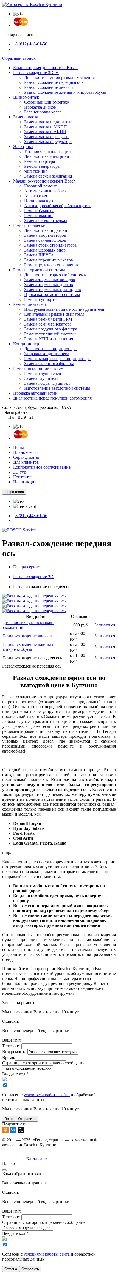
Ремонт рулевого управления (51, 265)
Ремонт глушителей (42, 373)
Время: (8, 1057)
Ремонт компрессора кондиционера (57, 358)
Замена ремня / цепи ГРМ (48, 319)
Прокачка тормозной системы (52, 294)
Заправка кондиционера (46, 353)
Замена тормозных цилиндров (52, 289)
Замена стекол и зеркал (45, 220)
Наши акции (25, 482)
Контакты (22, 477)
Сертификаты (26, 457)
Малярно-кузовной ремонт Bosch (44, 181)
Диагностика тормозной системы (55, 274)
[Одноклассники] (5, 1130)
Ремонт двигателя (30, 304)
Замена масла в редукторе (48, 141)
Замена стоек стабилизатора (50, 245)
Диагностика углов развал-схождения (59, 77)
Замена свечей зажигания (48, 176)
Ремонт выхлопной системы (39, 368)
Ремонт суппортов (41, 299)
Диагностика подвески (45, 230)
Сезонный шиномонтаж (46, 102)
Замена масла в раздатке (46, 136)
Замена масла (25, 117)
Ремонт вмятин (38, 215)
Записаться (104, 625)
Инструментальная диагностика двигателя (64, 309)
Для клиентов (26, 462)
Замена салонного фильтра (49, 363)
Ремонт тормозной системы (39, 269)
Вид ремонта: (14, 1051)
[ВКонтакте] (13, 1130)
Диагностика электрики (46, 156)
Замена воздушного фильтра (50, 329)
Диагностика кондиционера (50, 348)
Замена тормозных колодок (49, 279)
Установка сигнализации (47, 151)
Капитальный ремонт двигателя (54, 314)
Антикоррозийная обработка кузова (57, 205)
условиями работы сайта (47, 1094)
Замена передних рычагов (48, 260)
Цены (18, 447)
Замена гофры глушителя (47, 383)
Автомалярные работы (45, 191)
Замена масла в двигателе (48, 121)
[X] (21, 1130)
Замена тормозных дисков (48, 284)
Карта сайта (37, 1158)
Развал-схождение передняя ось (53, 82)
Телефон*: (11, 1046)
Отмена (10, 1269)
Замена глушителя (41, 378)
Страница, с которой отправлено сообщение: (44, 1063)
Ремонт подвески (29, 225)
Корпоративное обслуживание (42, 467)
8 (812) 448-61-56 (31, 44)
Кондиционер (26, 343)
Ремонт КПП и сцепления (48, 339)
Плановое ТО (26, 452)
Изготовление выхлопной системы (57, 388)
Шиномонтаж (26, 97)
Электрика (23, 146)
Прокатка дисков (40, 107)
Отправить (27, 1119)
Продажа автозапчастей (35, 393)
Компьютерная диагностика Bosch (45, 67)
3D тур (19, 472)
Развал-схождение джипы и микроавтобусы (65, 92)
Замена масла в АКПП (45, 131)
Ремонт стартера (39, 161)
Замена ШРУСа (38, 255)
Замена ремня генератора (47, 324)
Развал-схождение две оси (48, 87)
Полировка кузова (41, 200)
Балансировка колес (42, 112)
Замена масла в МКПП (45, 126)
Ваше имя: (12, 1040)
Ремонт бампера (39, 210)
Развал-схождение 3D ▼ (36, 72)
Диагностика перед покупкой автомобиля (52, 398)
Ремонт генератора (42, 166)
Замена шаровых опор (45, 250)
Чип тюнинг (35, 171)
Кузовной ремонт (40, 186)
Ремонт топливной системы (50, 334)
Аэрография (35, 195)
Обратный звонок (19, 58)
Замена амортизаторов (45, 235)
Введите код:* (15, 1073)
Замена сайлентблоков (45, 240)
